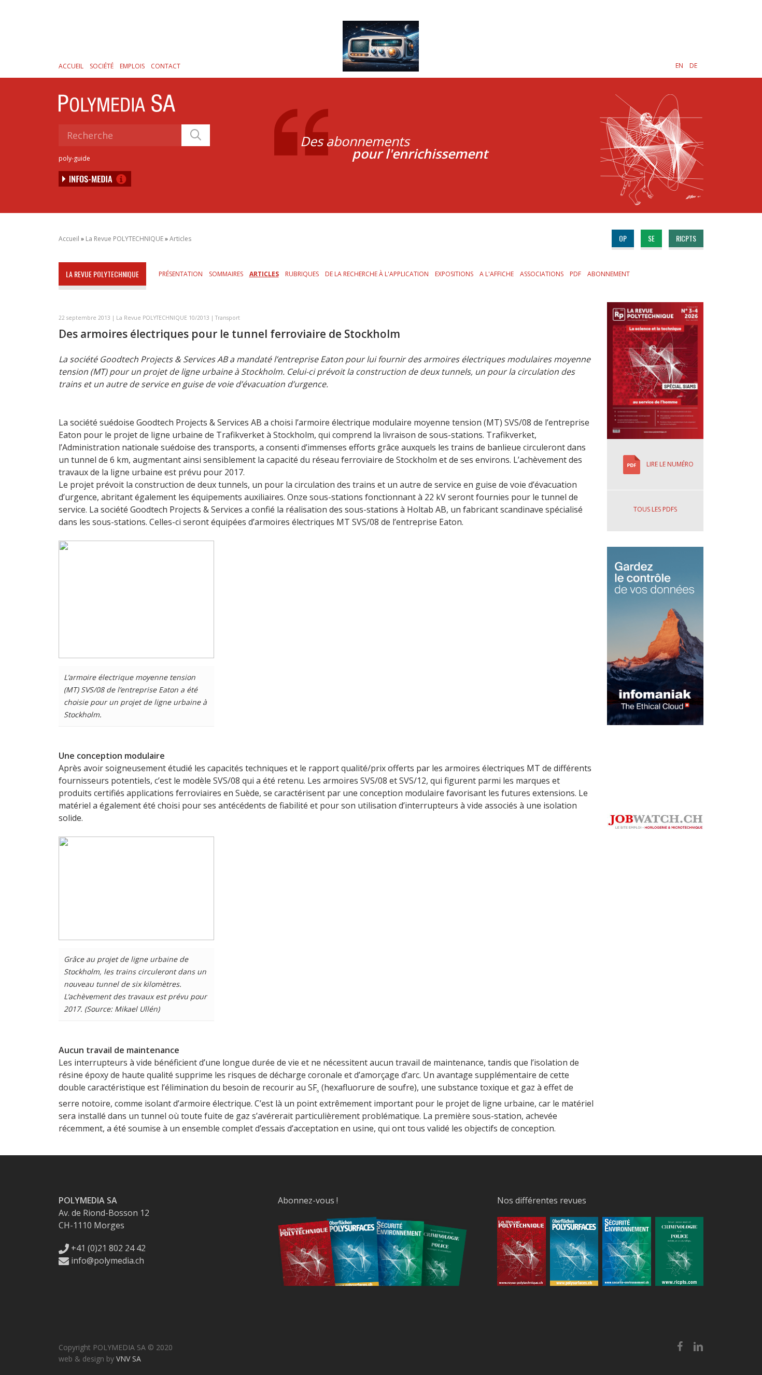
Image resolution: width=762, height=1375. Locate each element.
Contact (165, 66)
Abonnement (608, 274)
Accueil (71, 66)
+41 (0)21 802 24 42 (107, 1248)
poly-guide (74, 158)
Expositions (454, 274)
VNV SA (128, 1359)
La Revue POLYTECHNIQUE (124, 238)
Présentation (181, 274)
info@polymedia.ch (107, 1260)
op (623, 238)
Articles (180, 238)
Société (102, 66)
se (651, 238)
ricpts (686, 238)
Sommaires (226, 274)
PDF (575, 274)
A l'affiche (496, 274)
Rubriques (302, 274)
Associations (541, 274)
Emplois (132, 66)
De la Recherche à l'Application (377, 274)
